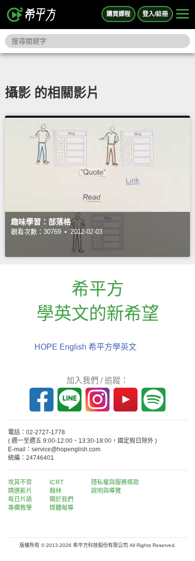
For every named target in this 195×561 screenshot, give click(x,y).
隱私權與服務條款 (115, 482)
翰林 (56, 490)
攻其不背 (20, 482)
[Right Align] (182, 14)
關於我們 (62, 499)
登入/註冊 (155, 14)
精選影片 (20, 490)
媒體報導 (62, 507)
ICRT (57, 482)
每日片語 (20, 499)
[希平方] (32, 14)
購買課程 (118, 14)
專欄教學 (20, 507)
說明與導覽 (106, 490)
